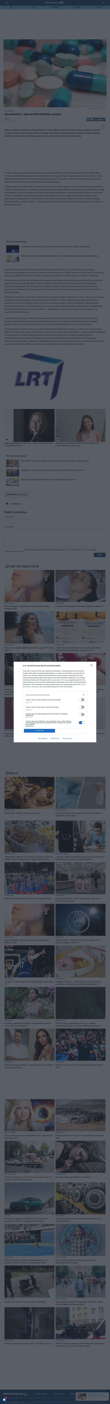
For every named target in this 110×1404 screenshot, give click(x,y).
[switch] (81, 699)
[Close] (92, 666)
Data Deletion (42, 738)
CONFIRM (40, 730)
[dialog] (55, 702)
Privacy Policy (67, 738)
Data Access (55, 738)
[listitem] (55, 695)
